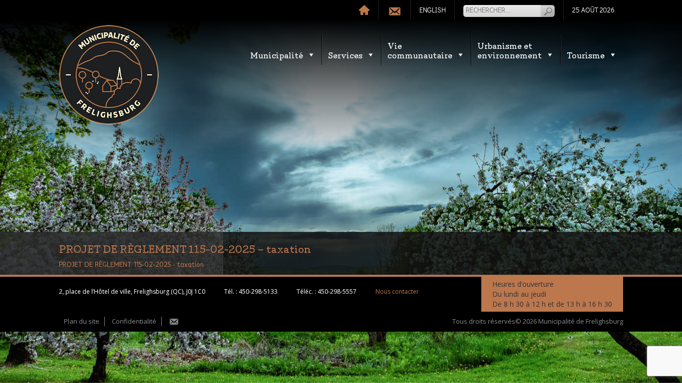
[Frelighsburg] (109, 75)
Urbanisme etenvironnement (509, 49)
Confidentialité (134, 321)
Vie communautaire (419, 49)
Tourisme (586, 54)
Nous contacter (397, 291)
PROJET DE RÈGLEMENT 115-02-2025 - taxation (131, 264)
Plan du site (81, 321)
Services (345, 54)
